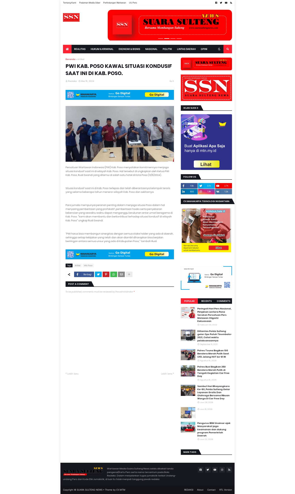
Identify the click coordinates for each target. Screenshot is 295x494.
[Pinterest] (106, 274)
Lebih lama (166, 373)
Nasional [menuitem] (151, 49)
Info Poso (88, 265)
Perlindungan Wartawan (114, 2)
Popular (189, 301)
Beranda (70, 59)
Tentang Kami (69, 2)
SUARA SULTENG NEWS (89, 489)
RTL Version (225, 489)
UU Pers (133, 2)
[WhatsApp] (113, 274)
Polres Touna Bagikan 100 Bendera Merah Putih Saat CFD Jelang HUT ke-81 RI (213, 353)
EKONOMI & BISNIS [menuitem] (129, 49)
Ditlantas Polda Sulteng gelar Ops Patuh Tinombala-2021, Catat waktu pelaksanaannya (214, 336)
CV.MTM (120, 489)
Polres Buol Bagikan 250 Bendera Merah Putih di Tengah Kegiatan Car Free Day (213, 371)
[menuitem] (67, 49)
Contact (211, 489)
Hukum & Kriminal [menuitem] (102, 49)
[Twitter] (98, 274)
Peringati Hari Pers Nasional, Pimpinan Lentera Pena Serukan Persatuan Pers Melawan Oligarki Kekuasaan (214, 315)
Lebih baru (73, 373)
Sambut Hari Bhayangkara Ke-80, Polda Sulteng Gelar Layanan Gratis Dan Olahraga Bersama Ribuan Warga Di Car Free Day (213, 392)
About (200, 489)
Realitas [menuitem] (80, 49)
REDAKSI (188, 489)
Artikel (80, 59)
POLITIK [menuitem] (167, 49)
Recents (206, 301)
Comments (223, 301)
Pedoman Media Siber (89, 2)
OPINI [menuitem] (204, 49)
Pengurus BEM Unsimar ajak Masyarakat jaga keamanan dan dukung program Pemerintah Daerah (213, 429)
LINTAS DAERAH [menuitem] (186, 49)
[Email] (121, 274)
